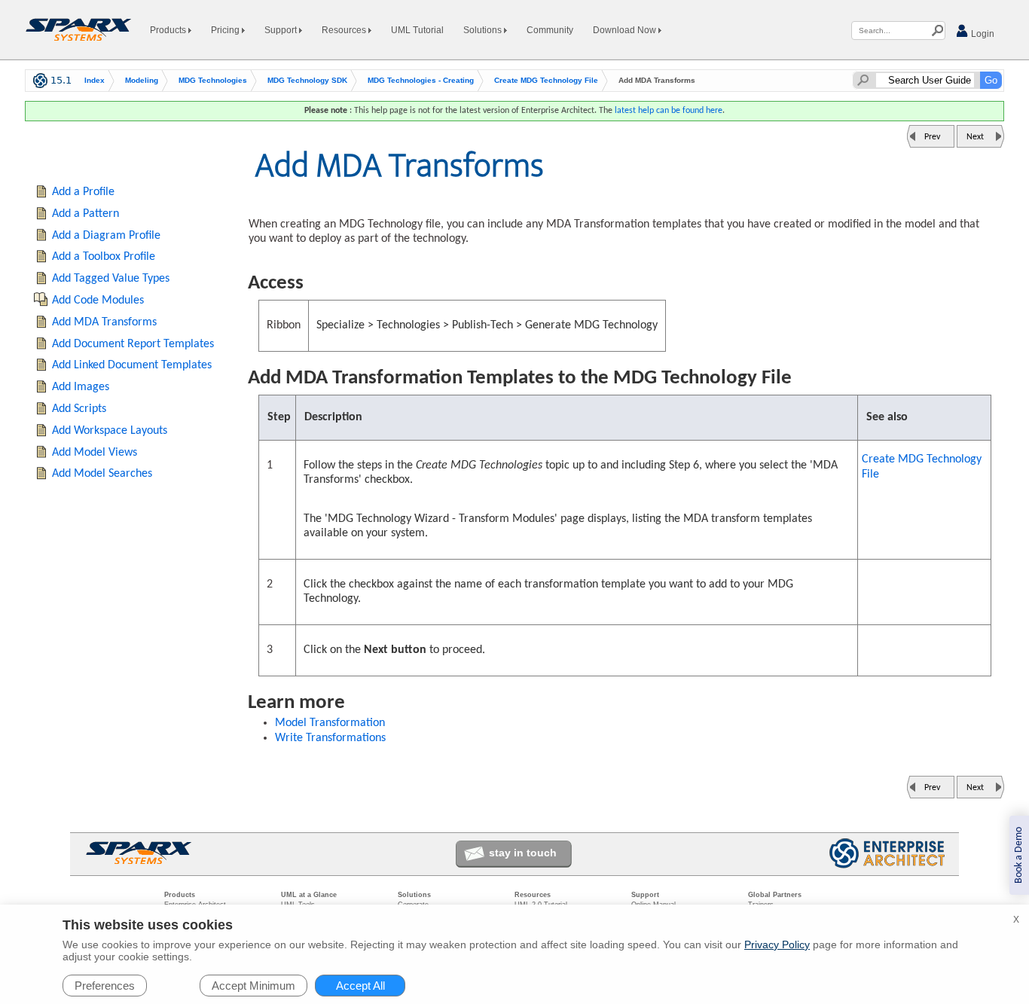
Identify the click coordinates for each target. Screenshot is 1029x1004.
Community (550, 30)
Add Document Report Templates (133, 344)
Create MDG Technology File (546, 80)
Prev (932, 137)
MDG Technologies (213, 80)
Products (169, 30)
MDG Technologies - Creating (421, 80)
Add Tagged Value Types (110, 279)
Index (94, 80)
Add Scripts (79, 409)
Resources (345, 30)
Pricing (226, 30)
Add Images (80, 387)
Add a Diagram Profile (106, 236)
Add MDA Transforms (104, 322)
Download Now (625, 30)
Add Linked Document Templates (132, 365)
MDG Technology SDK (307, 80)
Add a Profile (83, 192)
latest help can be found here (668, 110)
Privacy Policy (777, 944)
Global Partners (775, 895)
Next (975, 137)
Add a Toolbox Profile (103, 257)
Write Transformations (330, 738)
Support (281, 30)
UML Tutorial (417, 30)
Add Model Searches (102, 474)
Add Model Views (94, 453)
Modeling (141, 80)
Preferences (105, 985)
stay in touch (523, 853)
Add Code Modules (98, 300)
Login (981, 34)
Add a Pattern (85, 214)
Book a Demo (1018, 855)
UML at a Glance (309, 895)
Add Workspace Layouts (109, 431)
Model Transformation (330, 723)
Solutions (483, 30)
